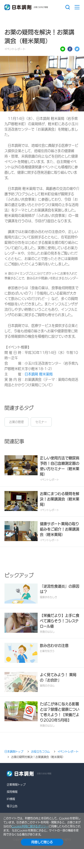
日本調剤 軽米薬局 (39, 374)
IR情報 (11, 799)
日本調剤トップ (13, 751)
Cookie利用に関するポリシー (30, 826)
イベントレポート (68, 751)
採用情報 (12, 791)
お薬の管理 (16, 421)
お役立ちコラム (40, 751)
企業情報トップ (16, 784)
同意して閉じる (42, 842)
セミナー (41, 421)
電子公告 (12, 806)
